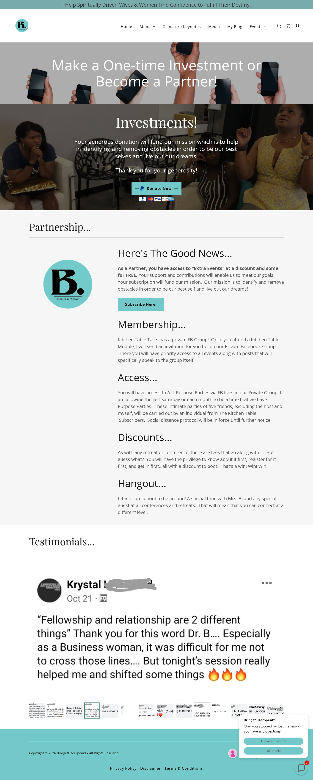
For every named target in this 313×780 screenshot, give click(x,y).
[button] (148, 26)
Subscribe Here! (141, 304)
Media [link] (214, 26)
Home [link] (126, 26)
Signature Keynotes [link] (182, 26)
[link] (22, 25)
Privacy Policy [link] (123, 768)
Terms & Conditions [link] (184, 768)
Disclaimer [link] (150, 768)
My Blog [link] (234, 26)
